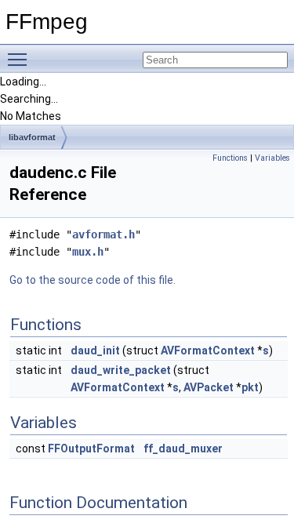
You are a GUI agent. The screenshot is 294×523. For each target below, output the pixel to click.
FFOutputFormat (91, 448)
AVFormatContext (208, 350)
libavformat (32, 137)
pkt (250, 387)
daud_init (95, 350)
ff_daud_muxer (183, 448)
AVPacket (208, 387)
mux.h (87, 251)
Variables (272, 158)
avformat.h (103, 234)
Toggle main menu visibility (20, 59)
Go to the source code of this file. (92, 280)
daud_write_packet (121, 370)
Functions (230, 158)
